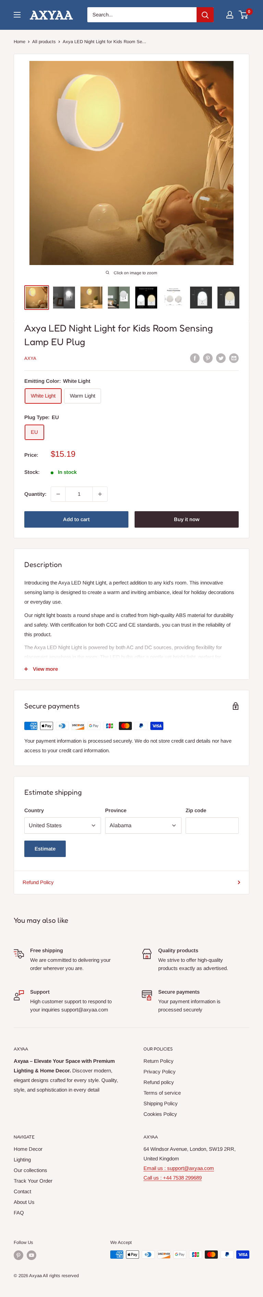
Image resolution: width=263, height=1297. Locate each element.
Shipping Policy (160, 1103)
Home (19, 41)
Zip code (196, 810)
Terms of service (162, 1093)
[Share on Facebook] (195, 358)
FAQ (19, 1213)
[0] (243, 15)
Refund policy (158, 1082)
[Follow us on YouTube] (31, 1255)
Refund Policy (38, 882)
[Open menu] (17, 14)
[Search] (205, 14)
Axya (30, 358)
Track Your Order (33, 1181)
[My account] (229, 14)
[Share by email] (234, 358)
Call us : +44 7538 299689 (172, 1178)
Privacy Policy (159, 1071)
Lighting (22, 1159)
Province (115, 810)
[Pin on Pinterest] (208, 358)
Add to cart (76, 519)
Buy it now (186, 519)
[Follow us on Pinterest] (18, 1255)
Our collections (30, 1170)
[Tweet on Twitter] (221, 358)
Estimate (45, 849)
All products (44, 41)
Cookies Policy (160, 1114)
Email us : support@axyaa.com (178, 1168)
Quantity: (35, 494)
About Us (24, 1202)
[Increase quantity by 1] (100, 494)
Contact (22, 1191)
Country (34, 810)
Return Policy (158, 1061)
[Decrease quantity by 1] (58, 494)
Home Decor (28, 1149)
